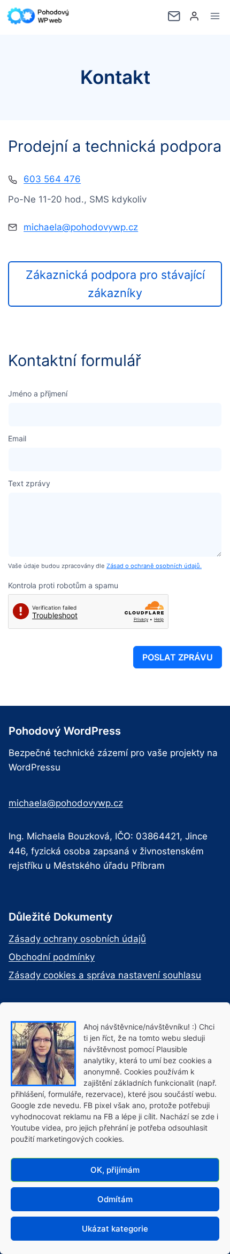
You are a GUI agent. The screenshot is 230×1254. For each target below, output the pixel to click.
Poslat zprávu (177, 657)
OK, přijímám (115, 1170)
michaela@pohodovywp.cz (81, 227)
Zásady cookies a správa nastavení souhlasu (105, 975)
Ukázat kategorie (115, 1229)
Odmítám (115, 1199)
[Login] (194, 16)
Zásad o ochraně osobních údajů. (154, 566)
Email (17, 438)
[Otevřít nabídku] (215, 15)
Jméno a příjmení (37, 393)
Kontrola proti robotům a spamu (63, 585)
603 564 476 (52, 179)
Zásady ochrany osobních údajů (77, 938)
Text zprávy (29, 483)
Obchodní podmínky (52, 957)
